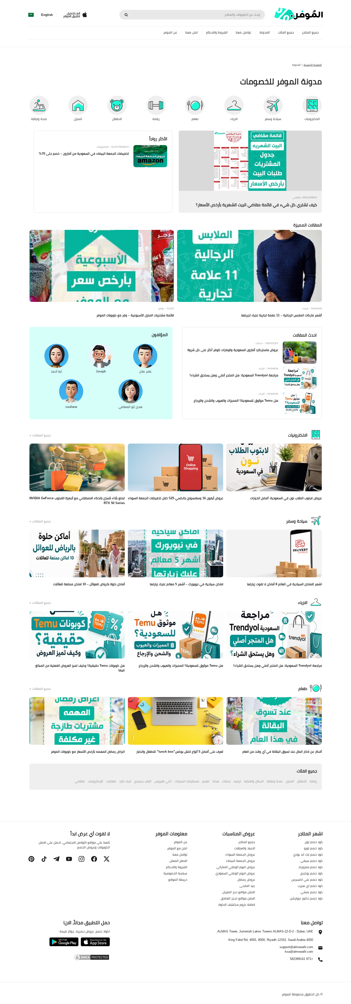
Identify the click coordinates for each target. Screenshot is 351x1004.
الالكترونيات (297, 435)
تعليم (205, 781)
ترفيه (237, 781)
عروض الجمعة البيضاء (240, 861)
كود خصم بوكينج (311, 873)
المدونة (265, 32)
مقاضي (80, 781)
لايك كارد (125, 781)
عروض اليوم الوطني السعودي (235, 873)
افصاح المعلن (178, 861)
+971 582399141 (301, 959)
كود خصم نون (314, 842)
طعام (302, 688)
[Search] (126, 15)
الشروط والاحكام (216, 32)
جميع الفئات (286, 32)
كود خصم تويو (313, 848)
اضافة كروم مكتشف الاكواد (236, 904)
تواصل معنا (243, 32)
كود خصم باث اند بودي (308, 854)
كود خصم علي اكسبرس (307, 879)
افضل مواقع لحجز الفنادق (238, 898)
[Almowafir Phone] (320, 961)
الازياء (302, 602)
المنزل (290, 781)
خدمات (226, 781)
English (47, 15)
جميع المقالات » (40, 435)
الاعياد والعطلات (244, 848)
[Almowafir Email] (320, 949)
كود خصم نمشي (312, 892)
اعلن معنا (191, 32)
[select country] (31, 15)
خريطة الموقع (177, 879)
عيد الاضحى (247, 886)
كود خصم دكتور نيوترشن (306, 898)
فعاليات (111, 781)
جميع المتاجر (310, 32)
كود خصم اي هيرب (310, 886)
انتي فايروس (162, 781)
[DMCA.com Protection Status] (69, 958)
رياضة (313, 781)
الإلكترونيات (95, 781)
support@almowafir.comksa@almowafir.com (296, 949)
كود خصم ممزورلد (310, 867)
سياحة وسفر (296, 521)
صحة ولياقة (274, 781)
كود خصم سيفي (312, 861)
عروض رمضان (246, 879)
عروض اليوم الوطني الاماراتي (235, 867)
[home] (299, 14)
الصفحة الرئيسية (313, 65)
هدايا (216, 781)
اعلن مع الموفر (177, 848)
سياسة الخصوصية (175, 873)
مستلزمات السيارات (186, 781)
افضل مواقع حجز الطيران (238, 892)
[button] (106, 859)
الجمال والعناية (254, 781)
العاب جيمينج (142, 781)
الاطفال (302, 781)
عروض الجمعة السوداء (240, 854)
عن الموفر (170, 32)
